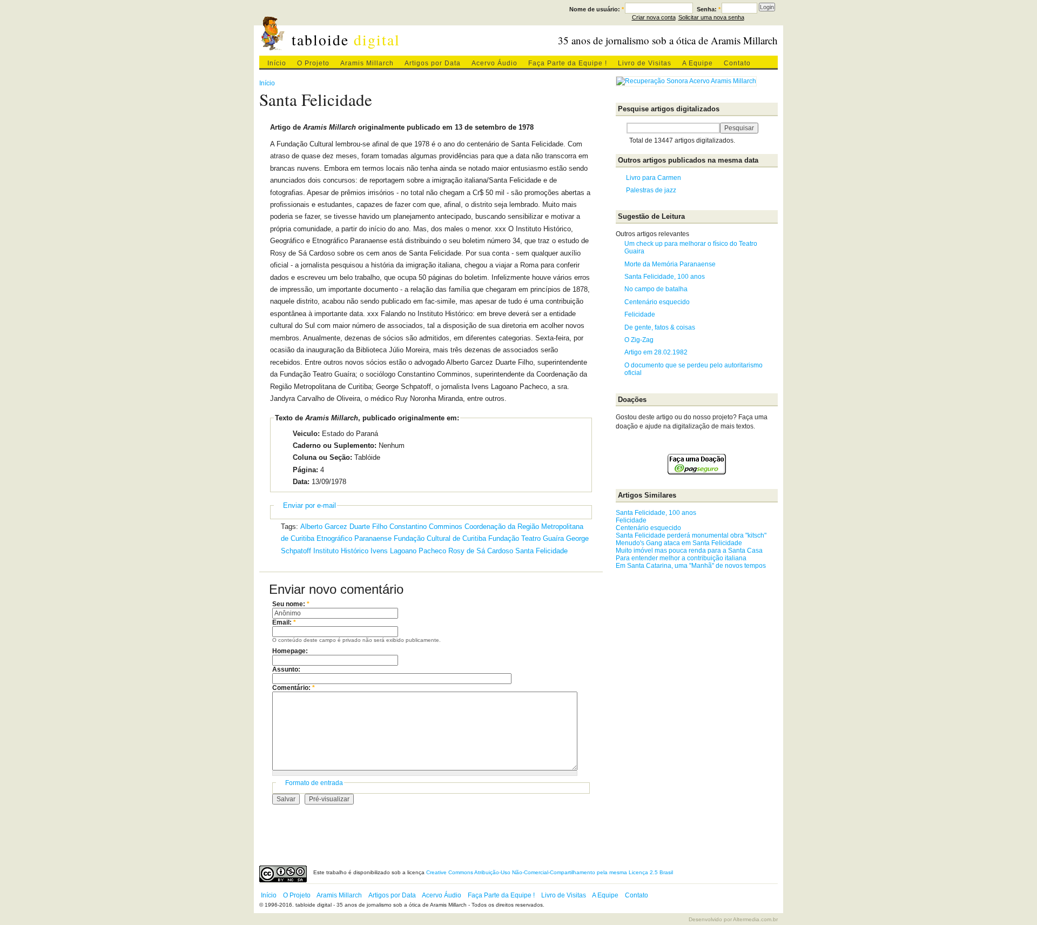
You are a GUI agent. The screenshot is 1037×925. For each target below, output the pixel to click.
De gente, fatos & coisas (659, 327)
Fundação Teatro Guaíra (526, 538)
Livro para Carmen (653, 178)
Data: (301, 482)
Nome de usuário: (596, 9)
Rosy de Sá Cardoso (480, 551)
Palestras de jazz (651, 190)
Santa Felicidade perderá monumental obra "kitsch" (691, 535)
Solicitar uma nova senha (711, 17)
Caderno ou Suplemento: (334, 445)
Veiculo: (306, 434)
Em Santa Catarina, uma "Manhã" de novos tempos (691, 565)
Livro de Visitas (644, 63)
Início (276, 63)
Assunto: (286, 669)
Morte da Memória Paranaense (670, 264)
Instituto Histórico (340, 551)
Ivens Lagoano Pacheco (408, 551)
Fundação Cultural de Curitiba (440, 538)
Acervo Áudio (494, 63)
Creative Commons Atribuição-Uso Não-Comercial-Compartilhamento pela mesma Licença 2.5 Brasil (549, 872)
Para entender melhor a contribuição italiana (681, 558)
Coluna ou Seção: (322, 457)
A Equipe (697, 63)
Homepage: (290, 651)
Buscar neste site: (621, 128)
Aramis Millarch (367, 63)
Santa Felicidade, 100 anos (664, 276)
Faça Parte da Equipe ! (567, 63)
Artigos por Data (433, 63)
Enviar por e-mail (309, 505)
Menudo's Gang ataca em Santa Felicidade (679, 543)
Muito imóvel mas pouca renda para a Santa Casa (689, 550)
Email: (284, 622)
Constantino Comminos (425, 526)
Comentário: (293, 688)
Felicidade (639, 314)
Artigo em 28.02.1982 (656, 352)
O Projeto (313, 63)
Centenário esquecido (657, 302)
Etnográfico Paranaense (354, 538)
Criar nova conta (654, 17)
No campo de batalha (656, 289)
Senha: (708, 9)
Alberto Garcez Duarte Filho (343, 526)
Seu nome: (290, 604)
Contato (737, 63)
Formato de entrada (314, 783)
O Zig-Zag (639, 340)
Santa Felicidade (541, 551)
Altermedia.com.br (755, 919)
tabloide (346, 40)
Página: (305, 470)
